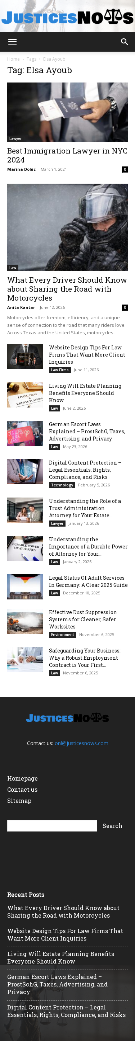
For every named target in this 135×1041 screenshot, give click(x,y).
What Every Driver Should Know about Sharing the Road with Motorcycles (67, 289)
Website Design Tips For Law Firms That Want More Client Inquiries (87, 354)
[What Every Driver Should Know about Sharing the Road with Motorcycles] (67, 227)
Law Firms (60, 369)
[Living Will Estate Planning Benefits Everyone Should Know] (25, 395)
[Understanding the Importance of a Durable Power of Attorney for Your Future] (25, 548)
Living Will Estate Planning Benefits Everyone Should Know (85, 393)
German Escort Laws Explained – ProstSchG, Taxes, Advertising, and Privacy (87, 431)
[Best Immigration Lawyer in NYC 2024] (67, 112)
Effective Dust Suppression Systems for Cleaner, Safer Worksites (83, 619)
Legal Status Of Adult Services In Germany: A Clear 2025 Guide (88, 581)
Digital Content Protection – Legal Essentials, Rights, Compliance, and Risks (85, 469)
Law (12, 267)
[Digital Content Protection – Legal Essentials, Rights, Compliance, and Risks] (25, 471)
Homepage (22, 778)
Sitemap (19, 800)
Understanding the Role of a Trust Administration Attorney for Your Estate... (85, 508)
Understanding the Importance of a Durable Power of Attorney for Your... (88, 546)
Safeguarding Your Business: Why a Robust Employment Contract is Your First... (85, 657)
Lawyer (15, 138)
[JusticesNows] (67, 16)
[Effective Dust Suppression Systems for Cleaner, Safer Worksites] (25, 621)
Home (13, 59)
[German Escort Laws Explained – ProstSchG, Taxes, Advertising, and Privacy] (25, 433)
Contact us (22, 789)
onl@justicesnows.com (81, 743)
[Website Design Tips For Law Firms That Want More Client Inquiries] (25, 356)
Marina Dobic (21, 169)
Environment (62, 634)
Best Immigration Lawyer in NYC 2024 (67, 155)
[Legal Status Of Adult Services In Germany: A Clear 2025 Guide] (25, 586)
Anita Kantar (21, 307)
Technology (62, 484)
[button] (12, 42)
